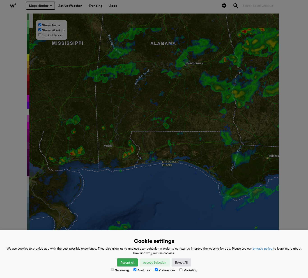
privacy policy (262, 248)
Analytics (144, 270)
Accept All (127, 262)
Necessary (122, 270)
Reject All (181, 262)
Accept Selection (154, 262)
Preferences (167, 270)
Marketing (190, 270)
